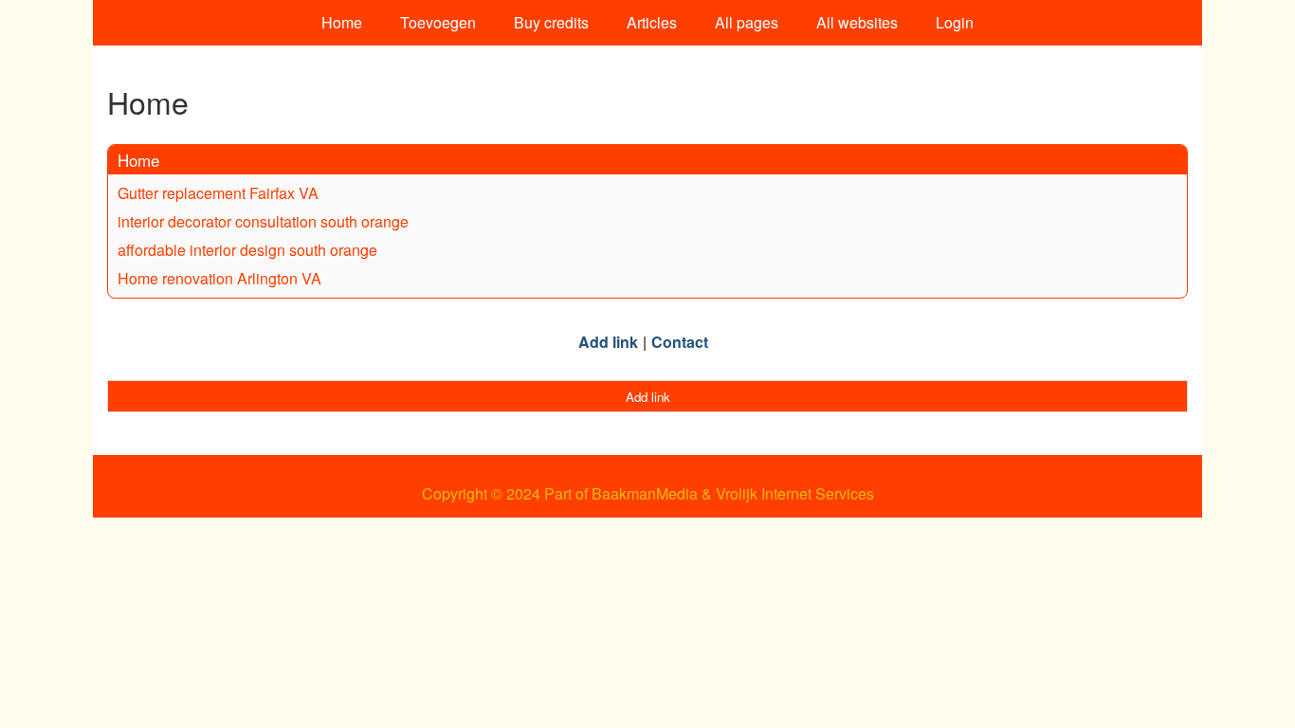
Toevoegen (438, 22)
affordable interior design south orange (247, 250)
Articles (652, 22)
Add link (608, 342)
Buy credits (551, 22)
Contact (679, 342)
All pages (746, 22)
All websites (857, 22)
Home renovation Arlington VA (219, 278)
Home (341, 22)
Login (955, 22)
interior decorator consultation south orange (263, 221)
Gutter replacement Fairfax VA (218, 193)
